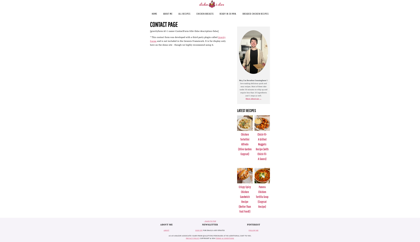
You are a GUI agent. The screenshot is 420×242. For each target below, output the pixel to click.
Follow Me (253, 230)
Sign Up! (199, 230)
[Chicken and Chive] (212, 7)
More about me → (254, 99)
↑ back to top (210, 221)
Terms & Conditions (225, 238)
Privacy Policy (193, 238)
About (166, 230)
